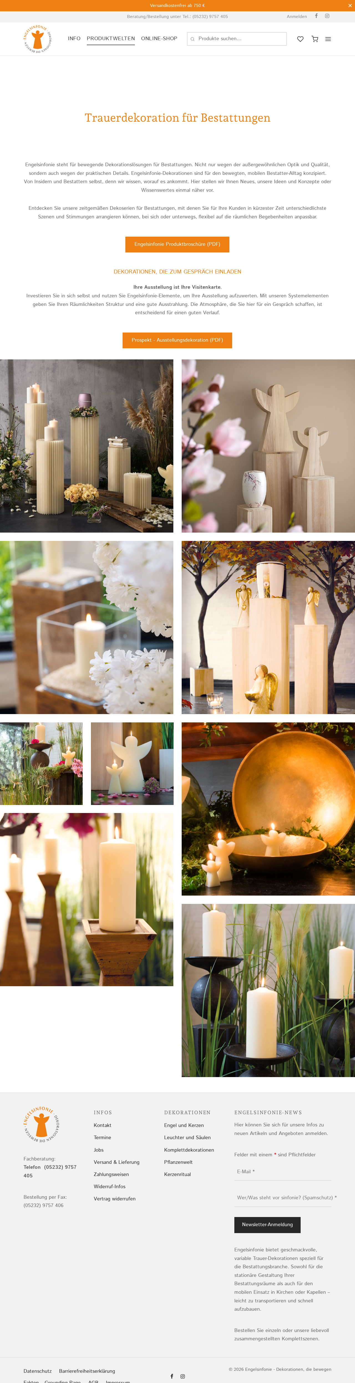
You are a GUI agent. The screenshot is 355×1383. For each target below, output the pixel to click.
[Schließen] (350, 5)
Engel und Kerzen (184, 1125)
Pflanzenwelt (178, 1162)
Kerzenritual (177, 1174)
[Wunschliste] (301, 39)
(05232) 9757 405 (210, 17)
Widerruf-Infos (109, 1186)
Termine (102, 1137)
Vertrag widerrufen (115, 1199)
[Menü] (328, 39)
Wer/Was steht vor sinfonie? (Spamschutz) (287, 1198)
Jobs (98, 1150)
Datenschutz (38, 1371)
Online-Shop (159, 38)
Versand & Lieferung (117, 1162)
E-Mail (246, 1171)
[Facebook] (316, 16)
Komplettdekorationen (189, 1150)
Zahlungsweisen (111, 1174)
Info (74, 38)
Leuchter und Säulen (187, 1137)
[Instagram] (327, 16)
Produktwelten (111, 38)
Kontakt (102, 1125)
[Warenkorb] (314, 39)
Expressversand (181, 5)
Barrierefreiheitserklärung (87, 1371)
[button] (177, 244)
